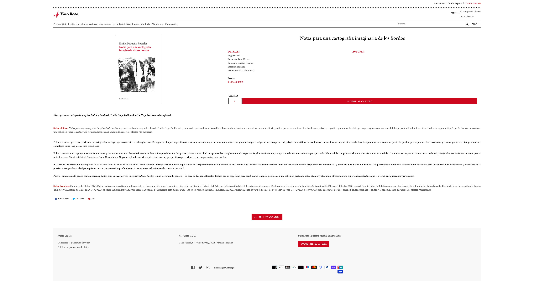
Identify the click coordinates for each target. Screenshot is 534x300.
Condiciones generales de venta (74, 242)
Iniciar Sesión (467, 16)
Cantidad (233, 95)
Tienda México (473, 3)
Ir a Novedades (269, 217)
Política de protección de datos (73, 247)
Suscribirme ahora (314, 243)
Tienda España (454, 3)
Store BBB (439, 3)
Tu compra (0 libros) (470, 11)
